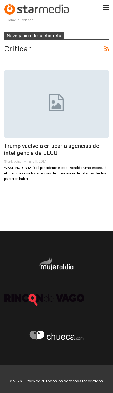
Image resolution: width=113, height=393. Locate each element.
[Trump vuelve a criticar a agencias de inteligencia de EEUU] (56, 104)
